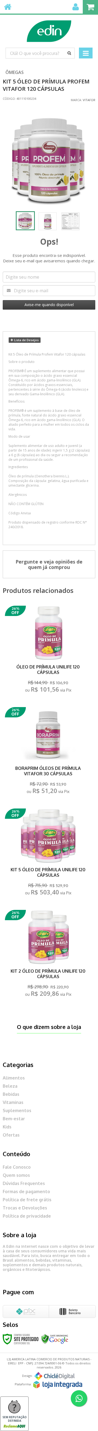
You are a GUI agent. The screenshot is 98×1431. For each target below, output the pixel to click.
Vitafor (89, 100)
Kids (7, 1127)
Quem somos (16, 1175)
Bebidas (11, 1094)
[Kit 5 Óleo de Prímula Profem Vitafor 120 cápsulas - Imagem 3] (70, 221)
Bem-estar (14, 1118)
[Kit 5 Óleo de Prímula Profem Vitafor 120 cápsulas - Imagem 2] (48, 221)
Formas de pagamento (26, 1191)
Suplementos (17, 1110)
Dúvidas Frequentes (24, 1183)
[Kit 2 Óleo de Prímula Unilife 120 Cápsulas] (48, 955)
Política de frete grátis (27, 1199)
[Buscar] (69, 53)
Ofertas (11, 1135)
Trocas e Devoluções (25, 1208)
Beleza (10, 1086)
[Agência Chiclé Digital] (54, 1376)
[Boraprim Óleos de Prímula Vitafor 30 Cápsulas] (48, 752)
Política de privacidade (27, 1216)
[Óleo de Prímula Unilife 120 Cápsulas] (48, 650)
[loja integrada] (57, 1384)
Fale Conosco (17, 1167)
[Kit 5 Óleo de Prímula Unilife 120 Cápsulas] (48, 853)
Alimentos (14, 1078)
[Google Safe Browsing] (54, 1338)
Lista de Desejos (26, 340)
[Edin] (49, 28)
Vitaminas (13, 1102)
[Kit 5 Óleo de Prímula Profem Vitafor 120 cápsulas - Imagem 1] (25, 220)
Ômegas (14, 72)
